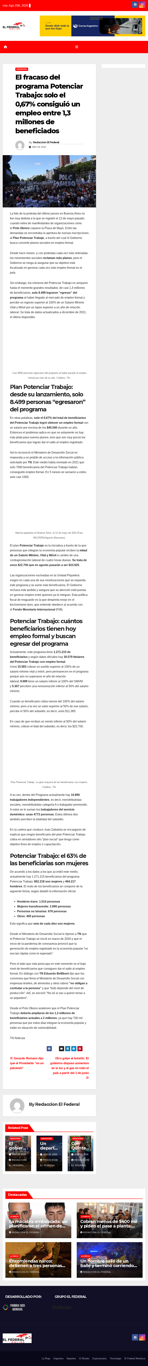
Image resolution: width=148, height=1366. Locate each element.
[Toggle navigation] (76, 47)
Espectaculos (99, 1358)
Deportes (71, 1358)
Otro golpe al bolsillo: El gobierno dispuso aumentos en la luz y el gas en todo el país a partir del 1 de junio (69, 1065)
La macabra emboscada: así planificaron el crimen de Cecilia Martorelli (38, 1226)
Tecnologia (115, 1358)
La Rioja (14, 1217)
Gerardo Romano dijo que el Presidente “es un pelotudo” (27, 1063)
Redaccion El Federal (46, 142)
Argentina (21, 69)
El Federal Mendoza (134, 1358)
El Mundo (84, 1358)
